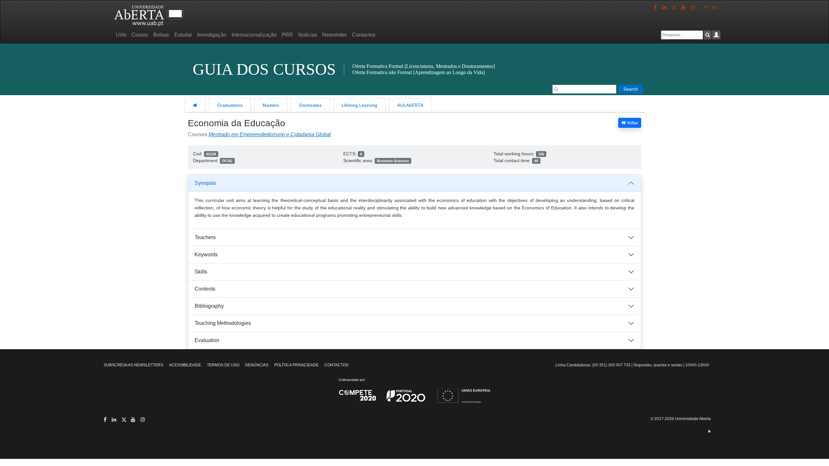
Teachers (205, 237)
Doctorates (310, 105)
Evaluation (207, 340)
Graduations (230, 105)
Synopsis (205, 183)
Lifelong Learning (359, 105)
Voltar (631, 122)
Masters (271, 105)
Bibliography (209, 306)
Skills (201, 271)
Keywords (206, 254)
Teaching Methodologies (223, 323)
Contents (205, 289)
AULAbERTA (410, 105)
